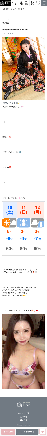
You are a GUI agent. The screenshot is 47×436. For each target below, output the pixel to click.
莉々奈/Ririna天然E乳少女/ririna (15, 29)
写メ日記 (26, 3)
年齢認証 (6, 9)
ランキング (38, 3)
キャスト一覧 (15, 3)
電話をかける (29, 431)
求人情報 (32, 3)
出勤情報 (21, 3)
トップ (13, 9)
